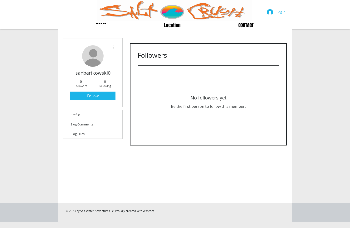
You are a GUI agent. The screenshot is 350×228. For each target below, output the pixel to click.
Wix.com (148, 211)
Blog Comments (81, 124)
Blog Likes (77, 134)
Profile (75, 115)
